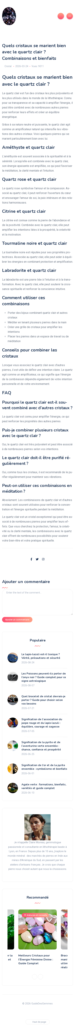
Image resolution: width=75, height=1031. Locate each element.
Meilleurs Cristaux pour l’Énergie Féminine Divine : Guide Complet (35, 959)
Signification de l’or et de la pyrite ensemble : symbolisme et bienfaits (44, 767)
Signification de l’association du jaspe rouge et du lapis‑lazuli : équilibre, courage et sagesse (41, 723)
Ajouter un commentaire (17, 619)
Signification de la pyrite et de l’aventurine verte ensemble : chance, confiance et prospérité (41, 746)
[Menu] (69, 16)
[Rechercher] (61, 16)
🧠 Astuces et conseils (35, 915)
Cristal (8, 66)
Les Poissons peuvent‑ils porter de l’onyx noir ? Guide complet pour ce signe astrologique (43, 677)
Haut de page (39, 1022)
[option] (37, 938)
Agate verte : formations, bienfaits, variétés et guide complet (43, 786)
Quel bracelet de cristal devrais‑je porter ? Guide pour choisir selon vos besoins (43, 700)
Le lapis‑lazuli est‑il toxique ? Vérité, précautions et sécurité (40, 656)
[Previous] (34, 976)
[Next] (40, 976)
